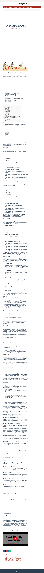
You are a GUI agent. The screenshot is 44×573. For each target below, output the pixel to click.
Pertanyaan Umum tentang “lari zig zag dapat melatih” (12, 116)
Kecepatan (7, 113)
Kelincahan (7, 108)
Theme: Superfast (27, 571)
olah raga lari (7, 562)
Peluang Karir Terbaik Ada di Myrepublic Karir (22, 565)
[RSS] (29, 1)
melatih (15, 562)
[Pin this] (7, 551)
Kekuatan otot (8, 111)
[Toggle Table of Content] (20, 106)
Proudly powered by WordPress (19, 571)
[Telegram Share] (8, 551)
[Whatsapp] (10, 551)
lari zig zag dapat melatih (8, 107)
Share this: (7, 120)
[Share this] (4, 551)
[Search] (40, 7)
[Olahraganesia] (22, 3)
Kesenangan (7, 115)
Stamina (7, 112)
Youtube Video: (9, 119)
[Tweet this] (5, 551)
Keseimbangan (8, 110)
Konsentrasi (7, 114)
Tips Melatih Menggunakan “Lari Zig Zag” (10, 117)
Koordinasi (7, 109)
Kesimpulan (6, 118)
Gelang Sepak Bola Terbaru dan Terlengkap (8, 565)
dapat (12, 562)
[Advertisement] (15, 18)
